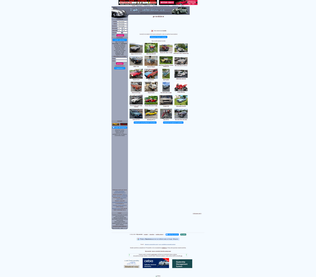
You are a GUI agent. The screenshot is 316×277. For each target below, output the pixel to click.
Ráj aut (182, 5)
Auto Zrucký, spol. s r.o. (120, 228)
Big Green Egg (147, 5)
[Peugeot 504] (166, 105)
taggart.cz (164, 247)
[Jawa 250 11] (166, 118)
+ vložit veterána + (120, 40)
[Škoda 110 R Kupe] (136, 91)
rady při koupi (119, 52)
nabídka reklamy (159, 234)
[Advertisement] (197, 31)
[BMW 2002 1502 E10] (181, 77)
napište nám (120, 54)
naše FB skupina (120, 127)
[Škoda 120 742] (136, 118)
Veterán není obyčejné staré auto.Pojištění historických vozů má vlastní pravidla (120, 219)
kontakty (146, 234)
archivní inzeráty (119, 46)
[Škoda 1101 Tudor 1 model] (166, 51)
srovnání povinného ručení (119, 202)
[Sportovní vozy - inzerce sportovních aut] (116, 125)
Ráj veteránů (120, 42)
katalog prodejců (119, 45)
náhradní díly (119, 49)
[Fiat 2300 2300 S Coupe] (166, 91)
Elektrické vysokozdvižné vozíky (151, 244)
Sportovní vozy (175, 5)
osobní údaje (154, 254)
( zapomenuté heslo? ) (120, 66)
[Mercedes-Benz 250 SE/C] (181, 118)
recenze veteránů (119, 50)
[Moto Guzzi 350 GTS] (151, 52)
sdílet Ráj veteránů (173, 234)
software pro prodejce (119, 134)
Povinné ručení (116, 208)
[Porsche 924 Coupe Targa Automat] (136, 104)
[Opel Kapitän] (166, 78)
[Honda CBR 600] (181, 91)
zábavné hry (120, 132)
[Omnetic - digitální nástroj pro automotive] (182, 267)
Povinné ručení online (119, 205)
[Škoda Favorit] (136, 78)
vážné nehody (119, 131)
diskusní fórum (120, 47)
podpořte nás (119, 53)
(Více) (113, 34)
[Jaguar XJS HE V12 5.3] (136, 52)
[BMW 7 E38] (136, 65)
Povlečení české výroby (165, 5)
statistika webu (120, 135)
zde (181, 256)
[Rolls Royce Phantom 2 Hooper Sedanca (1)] (166, 64)
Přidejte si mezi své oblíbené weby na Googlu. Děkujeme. (158, 239)
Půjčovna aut (139, 5)
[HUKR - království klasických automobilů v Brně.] (137, 4)
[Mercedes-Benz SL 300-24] (181, 64)
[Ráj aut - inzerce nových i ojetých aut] (124, 125)
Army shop (155, 5)
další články (120, 224)
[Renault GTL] (151, 78)
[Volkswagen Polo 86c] (181, 105)
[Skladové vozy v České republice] (131, 267)
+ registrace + (119, 68)
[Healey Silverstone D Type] (151, 104)
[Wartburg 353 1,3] (151, 118)
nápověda (152, 234)
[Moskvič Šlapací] (151, 65)
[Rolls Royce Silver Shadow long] (181, 52)
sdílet (183, 234)
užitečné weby (119, 130)
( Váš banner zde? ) (197, 213)
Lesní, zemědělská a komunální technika (167, 244)
